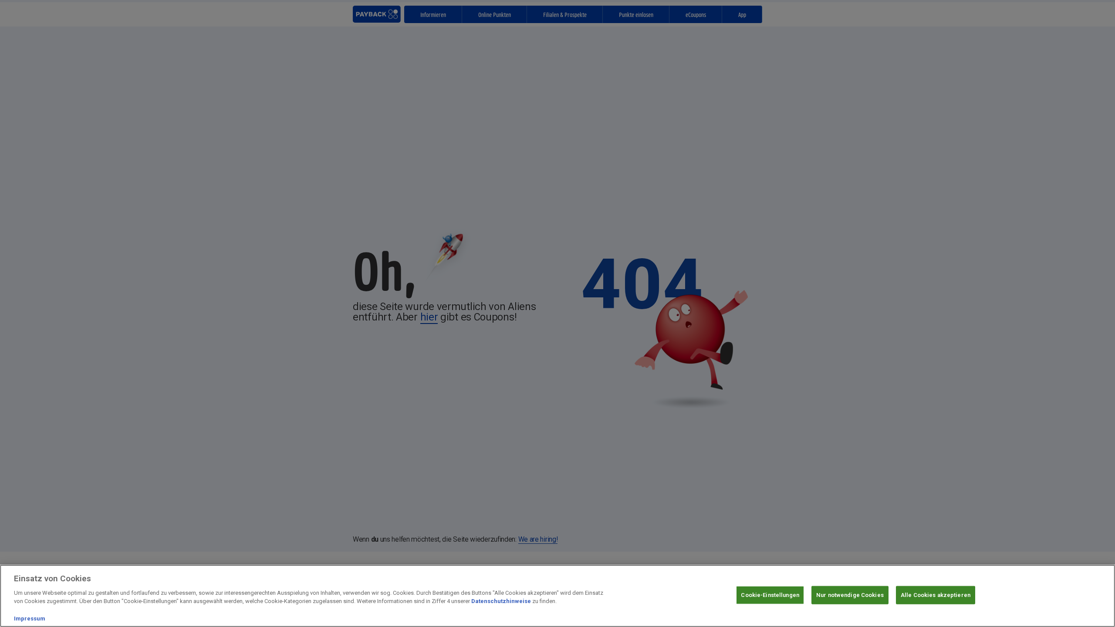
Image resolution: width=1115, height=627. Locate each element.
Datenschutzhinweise (501, 601)
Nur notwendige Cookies (850, 595)
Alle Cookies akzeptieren (935, 595)
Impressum (29, 618)
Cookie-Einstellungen (770, 595)
